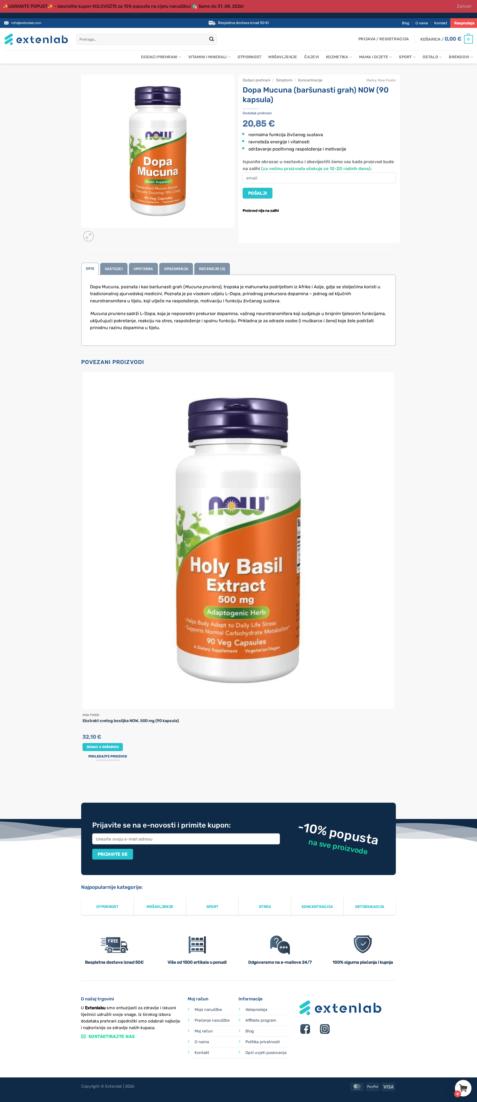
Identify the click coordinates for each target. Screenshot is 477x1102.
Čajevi (311, 57)
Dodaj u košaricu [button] (103, 747)
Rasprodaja (464, 23)
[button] (383, 39)
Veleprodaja (256, 1009)
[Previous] (83, 781)
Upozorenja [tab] (176, 269)
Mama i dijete (373, 57)
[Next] (101, 233)
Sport (405, 57)
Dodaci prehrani (159, 57)
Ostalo (430, 57)
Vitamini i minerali (207, 57)
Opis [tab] (90, 268)
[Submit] (211, 39)
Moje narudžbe (208, 1009)
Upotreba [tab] (143, 269)
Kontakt (440, 23)
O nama (421, 23)
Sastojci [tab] (114, 269)
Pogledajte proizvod (107, 756)
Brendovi (459, 57)
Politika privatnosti (262, 1042)
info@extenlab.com (26, 23)
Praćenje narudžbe (212, 1020)
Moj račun (204, 1031)
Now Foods (387, 80)
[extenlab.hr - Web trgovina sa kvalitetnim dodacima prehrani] (36, 39)
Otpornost (249, 57)
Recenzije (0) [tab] (212, 269)
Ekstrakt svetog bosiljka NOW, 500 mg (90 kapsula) (131, 720)
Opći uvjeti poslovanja (266, 1052)
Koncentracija (310, 80)
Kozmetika (337, 57)
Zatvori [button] (464, 6)
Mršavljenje (282, 57)
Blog (405, 23)
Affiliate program (260, 1020)
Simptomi (284, 80)
